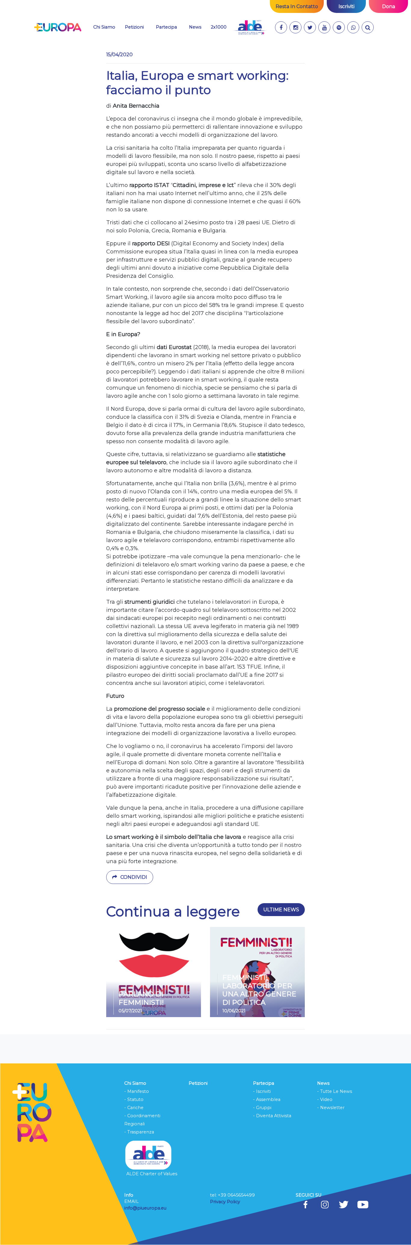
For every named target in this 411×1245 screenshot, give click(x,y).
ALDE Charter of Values (151, 1173)
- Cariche (134, 1107)
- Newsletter (331, 1107)
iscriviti (346, 6)
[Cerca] (368, 27)
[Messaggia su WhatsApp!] (353, 27)
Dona (388, 6)
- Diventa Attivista (272, 1115)
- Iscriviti (262, 1091)
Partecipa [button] (166, 27)
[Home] (57, 27)
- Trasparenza (139, 1132)
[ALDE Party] (249, 27)
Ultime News (281, 909)
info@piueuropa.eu (145, 1208)
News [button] (197, 27)
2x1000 (219, 27)
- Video (324, 1099)
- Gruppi (262, 1107)
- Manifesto (136, 1091)
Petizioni (134, 27)
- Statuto (134, 1099)
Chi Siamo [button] (104, 27)
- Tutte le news (334, 1091)
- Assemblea (266, 1099)
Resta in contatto (297, 6)
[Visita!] (281, 27)
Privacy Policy (225, 1201)
